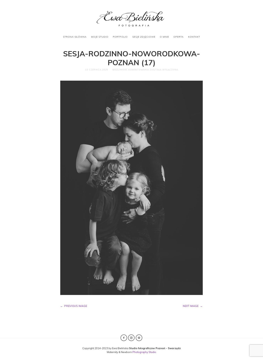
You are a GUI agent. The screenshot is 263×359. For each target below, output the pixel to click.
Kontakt (194, 36)
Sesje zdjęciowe (143, 36)
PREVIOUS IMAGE (73, 305)
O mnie (164, 36)
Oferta (178, 36)
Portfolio (120, 36)
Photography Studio (144, 352)
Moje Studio (99, 36)
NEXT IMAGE (193, 305)
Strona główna (75, 36)
